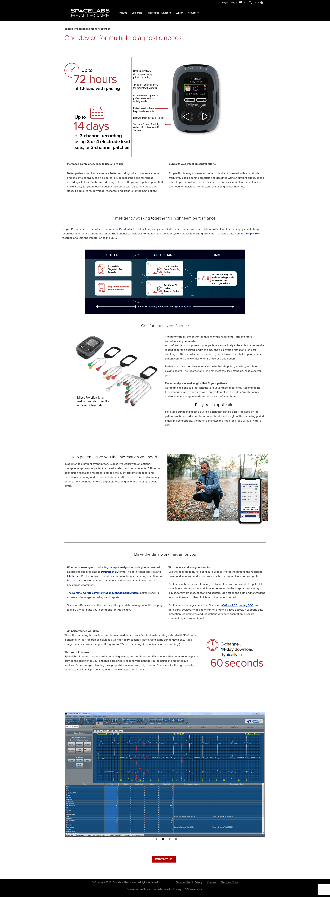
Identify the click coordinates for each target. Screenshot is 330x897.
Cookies (211, 882)
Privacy (198, 882)
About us (192, 12)
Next (270, 776)
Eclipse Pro (253, 233)
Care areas (137, 12)
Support (179, 12)
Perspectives (153, 12)
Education (166, 12)
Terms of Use (183, 882)
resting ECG (246, 605)
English (234, 2)
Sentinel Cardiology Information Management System (105, 593)
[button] (250, 2)
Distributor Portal (229, 882)
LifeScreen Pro (76, 576)
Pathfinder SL (127, 229)
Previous (60, 776)
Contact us (163, 859)
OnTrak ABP (229, 605)
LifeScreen (208, 229)
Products (123, 12)
